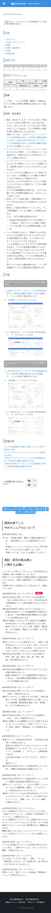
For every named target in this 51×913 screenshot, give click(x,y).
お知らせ (24, 552)
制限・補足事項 (13, 48)
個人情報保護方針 (16, 899)
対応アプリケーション (16, 42)
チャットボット (18, 547)
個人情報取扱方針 (32, 899)
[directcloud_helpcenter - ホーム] (26, 4)
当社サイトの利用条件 (36, 902)
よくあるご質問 (37, 547)
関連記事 (10, 54)
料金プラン (12, 763)
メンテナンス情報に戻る (32, 510)
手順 (8, 51)
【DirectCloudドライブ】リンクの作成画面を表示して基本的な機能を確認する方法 (26, 143)
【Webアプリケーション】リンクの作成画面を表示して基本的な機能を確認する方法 (27, 137)
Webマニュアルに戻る (12, 509)
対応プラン (11, 39)
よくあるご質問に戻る (34, 509)
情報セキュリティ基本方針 (15, 902)
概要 (8, 45)
